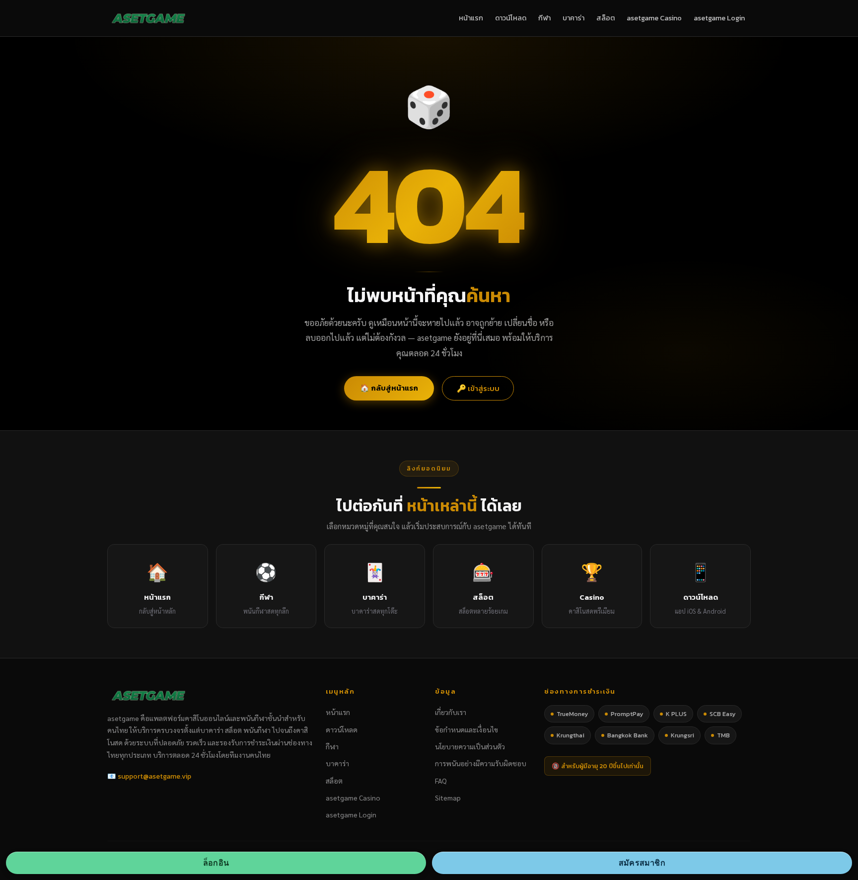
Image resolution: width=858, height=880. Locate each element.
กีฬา (544, 17)
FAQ (441, 780)
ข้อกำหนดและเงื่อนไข (466, 729)
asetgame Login (719, 17)
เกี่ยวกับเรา (450, 712)
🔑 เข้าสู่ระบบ (478, 388)
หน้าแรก (471, 17)
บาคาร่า (573, 17)
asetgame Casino (654, 17)
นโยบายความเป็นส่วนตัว (470, 746)
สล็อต (605, 17)
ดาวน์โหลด (510, 17)
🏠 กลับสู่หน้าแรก (389, 388)
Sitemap (448, 797)
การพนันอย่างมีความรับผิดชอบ (480, 763)
